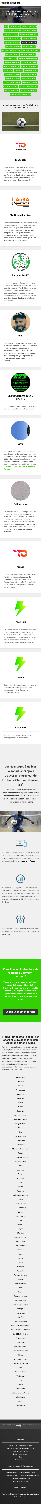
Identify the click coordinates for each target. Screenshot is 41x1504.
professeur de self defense (29, 86)
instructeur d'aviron (10, 58)
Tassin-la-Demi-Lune (20, 1351)
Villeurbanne (20, 1397)
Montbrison (20, 1241)
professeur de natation (29, 82)
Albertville (20, 1081)
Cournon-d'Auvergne (20, 1157)
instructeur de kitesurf (12, 62)
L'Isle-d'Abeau (20, 1216)
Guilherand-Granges (20, 1195)
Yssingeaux (20, 1405)
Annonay (20, 1094)
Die (20, 1166)
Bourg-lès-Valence (20, 1119)
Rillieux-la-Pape (20, 1283)
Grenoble (20, 1191)
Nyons (20, 1258)
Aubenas (20, 1098)
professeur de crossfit (29, 74)
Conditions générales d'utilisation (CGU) (20, 1448)
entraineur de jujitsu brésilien (11, 50)
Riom (20, 1288)
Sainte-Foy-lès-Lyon (20, 1304)
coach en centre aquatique (13, 30)
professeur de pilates (10, 86)
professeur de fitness (12, 78)
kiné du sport (8, 70)
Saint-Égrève (20, 1309)
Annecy (20, 1086)
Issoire (20, 1199)
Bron (20, 1132)
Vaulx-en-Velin (20, 1372)
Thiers (20, 1355)
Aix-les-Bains (20, 1077)
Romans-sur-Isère (20, 1296)
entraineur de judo (29, 46)
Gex (20, 1182)
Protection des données (20, 1451)
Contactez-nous (20, 1460)
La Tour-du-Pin (20, 1203)
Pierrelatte (20, 1271)
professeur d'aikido (30, 70)
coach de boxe (15, 26)
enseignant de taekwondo (28, 34)
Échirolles (20, 1170)
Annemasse (20, 1090)
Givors (20, 1187)
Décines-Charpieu (20, 1161)
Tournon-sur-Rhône (20, 1363)
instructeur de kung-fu (29, 62)
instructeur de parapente (29, 66)
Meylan (20, 1229)
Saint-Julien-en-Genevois (20, 1330)
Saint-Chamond (20, 1300)
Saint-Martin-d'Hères (20, 1334)
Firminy (20, 1174)
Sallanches (21, 1342)
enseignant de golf (30, 30)
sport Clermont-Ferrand (20, 1481)
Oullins (20, 1262)
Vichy (21, 1380)
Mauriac (20, 1225)
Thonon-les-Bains (20, 1359)
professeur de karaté (29, 78)
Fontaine (20, 1178)
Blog (20, 1457)
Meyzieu (20, 1233)
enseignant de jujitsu (11, 34)
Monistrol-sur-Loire (21, 1237)
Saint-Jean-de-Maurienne (20, 1326)
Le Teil (20, 1212)
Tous (6, 26)
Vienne (20, 1384)
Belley (20, 1107)
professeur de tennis (11, 90)
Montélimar (20, 1246)
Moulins (20, 1254)
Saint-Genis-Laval (20, 1321)
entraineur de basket (29, 38)
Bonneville (20, 1111)
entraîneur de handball (13, 46)
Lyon (20, 1220)
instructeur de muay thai (11, 66)
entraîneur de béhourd (12, 42)
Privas (20, 1279)
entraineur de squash (28, 54)
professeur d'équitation (28, 90)
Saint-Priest (20, 1338)
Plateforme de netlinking (20, 1454)
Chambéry (20, 1145)
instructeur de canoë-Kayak (28, 58)
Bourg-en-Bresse (20, 1115)
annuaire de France (27, 861)
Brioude (20, 1128)
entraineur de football (29, 42)
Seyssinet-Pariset (20, 1347)
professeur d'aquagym (12, 74)
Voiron (20, 1401)
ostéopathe (18, 70)
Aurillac (20, 1103)
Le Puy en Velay (20, 1208)
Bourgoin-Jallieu (20, 1124)
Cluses (20, 1153)
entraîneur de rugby (12, 54)
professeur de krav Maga (12, 82)
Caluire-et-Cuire (20, 1136)
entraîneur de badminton (13, 38)
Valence (20, 1368)
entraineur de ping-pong (31, 50)
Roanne (20, 1292)
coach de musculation (29, 26)
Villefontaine (20, 1389)
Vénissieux (20, 1376)
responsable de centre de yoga (20, 94)
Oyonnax (20, 1267)
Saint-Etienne (20, 1313)
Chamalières (20, 1140)
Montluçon (20, 1250)
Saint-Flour (20, 1317)
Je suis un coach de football (20, 1011)
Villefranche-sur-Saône (20, 1393)
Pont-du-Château (20, 1275)
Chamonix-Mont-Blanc (20, 1149)
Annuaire (11, 1445)
